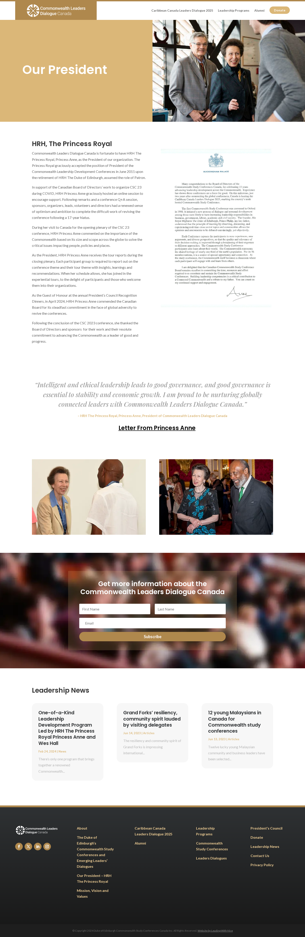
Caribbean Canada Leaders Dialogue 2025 (182, 10)
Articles (149, 733)
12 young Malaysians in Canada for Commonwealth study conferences (234, 721)
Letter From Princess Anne (157, 428)
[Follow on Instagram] (47, 846)
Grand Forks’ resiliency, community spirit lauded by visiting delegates (152, 718)
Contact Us (260, 855)
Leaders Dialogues (212, 858)
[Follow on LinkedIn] (38, 846)
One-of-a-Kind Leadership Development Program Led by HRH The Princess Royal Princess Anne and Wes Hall (67, 727)
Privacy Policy (262, 865)
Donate (279, 10)
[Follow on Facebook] (19, 846)
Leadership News (265, 846)
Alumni (259, 10)
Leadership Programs (233, 10)
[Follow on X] (28, 846)
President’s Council (266, 828)
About (82, 828)
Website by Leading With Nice (215, 930)
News (62, 751)
